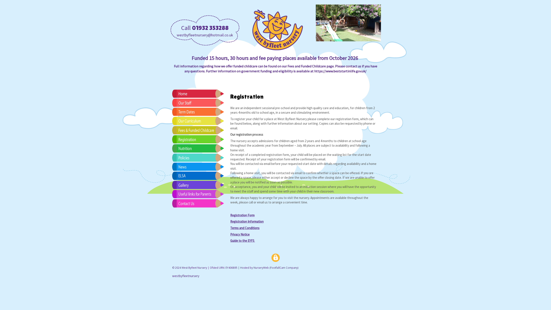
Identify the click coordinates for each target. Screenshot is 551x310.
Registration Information (247, 221)
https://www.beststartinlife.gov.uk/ (340, 71)
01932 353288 (210, 27)
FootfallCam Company (284, 268)
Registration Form (242, 215)
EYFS (242, 241)
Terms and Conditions (245, 228)
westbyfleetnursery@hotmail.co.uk (205, 35)
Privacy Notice (240, 234)
